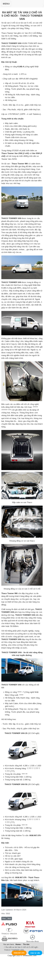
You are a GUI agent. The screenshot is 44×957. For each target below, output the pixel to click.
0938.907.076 (19, 953)
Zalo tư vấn (35, 953)
